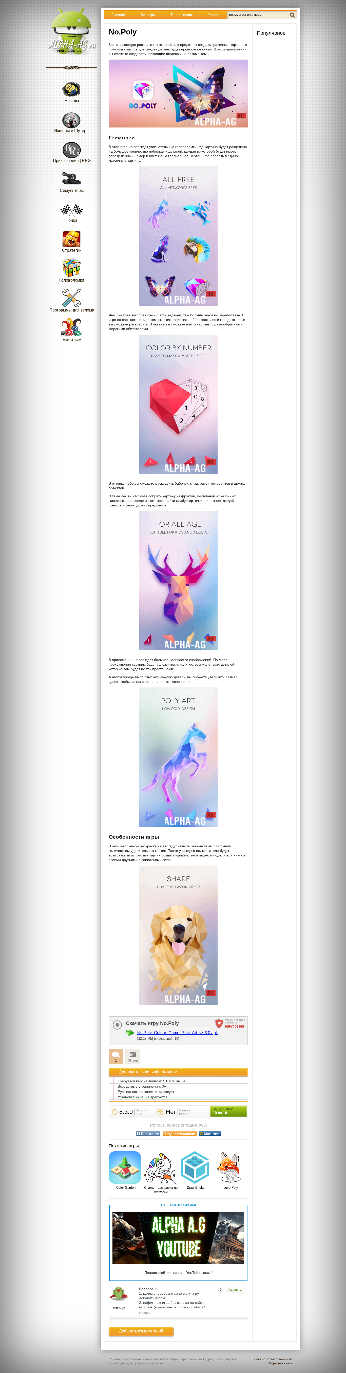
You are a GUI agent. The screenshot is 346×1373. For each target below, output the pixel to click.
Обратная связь (280, 1363)
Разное (213, 15)
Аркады (72, 101)
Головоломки (71, 280)
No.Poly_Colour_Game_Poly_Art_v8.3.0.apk (177, 1033)
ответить (144, 1312)
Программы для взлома (71, 310)
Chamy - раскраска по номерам (161, 1189)
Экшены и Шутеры (71, 131)
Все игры (148, 15)
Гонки (71, 220)
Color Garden (126, 1187)
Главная (118, 15)
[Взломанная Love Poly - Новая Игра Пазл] (231, 1167)
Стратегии (72, 250)
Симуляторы (72, 190)
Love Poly (230, 1187)
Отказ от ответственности (273, 1359)
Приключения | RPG (72, 160)
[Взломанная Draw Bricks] (196, 1167)
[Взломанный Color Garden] (126, 1167)
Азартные (72, 340)
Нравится (235, 1289)
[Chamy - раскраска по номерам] (161, 1167)
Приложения (181, 15)
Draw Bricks (196, 1187)
